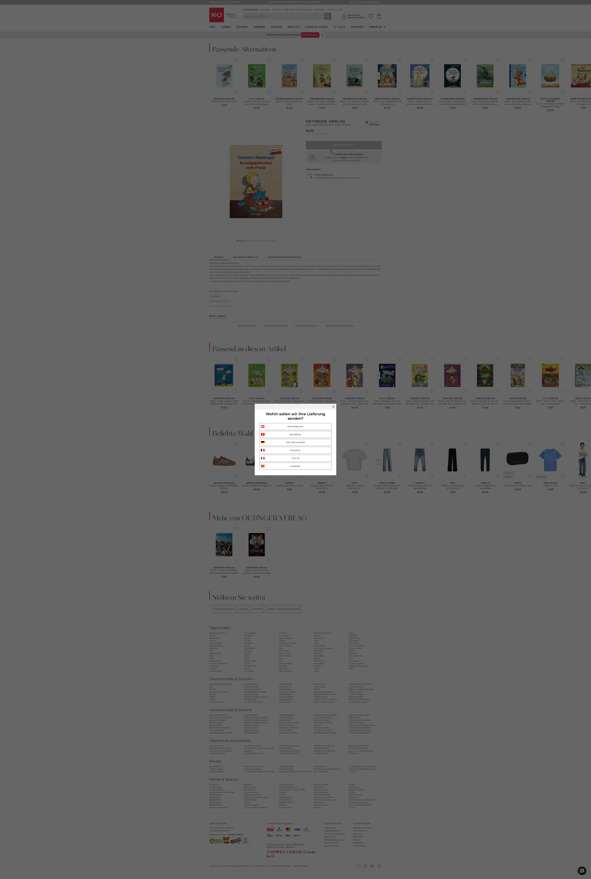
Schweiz (296, 434)
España (295, 466)
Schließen (333, 407)
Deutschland (295, 442)
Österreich (295, 426)
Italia (295, 458)
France (295, 450)
